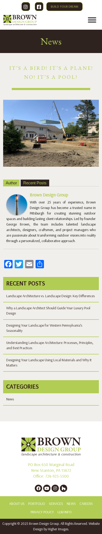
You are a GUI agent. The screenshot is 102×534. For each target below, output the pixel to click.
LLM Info (65, 512)
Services (56, 503)
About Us (17, 503)
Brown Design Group (49, 195)
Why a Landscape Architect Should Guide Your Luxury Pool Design (48, 311)
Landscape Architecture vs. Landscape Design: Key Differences (50, 296)
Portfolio (36, 503)
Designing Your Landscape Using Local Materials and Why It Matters (49, 363)
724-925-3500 (57, 476)
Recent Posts (35, 183)
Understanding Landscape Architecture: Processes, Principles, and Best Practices (49, 345)
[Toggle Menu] (92, 19)
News (10, 399)
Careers (86, 503)
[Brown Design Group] (16, 204)
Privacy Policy (42, 512)
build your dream (64, 6)
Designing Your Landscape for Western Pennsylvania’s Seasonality (44, 328)
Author (11, 183)
